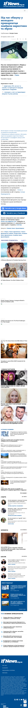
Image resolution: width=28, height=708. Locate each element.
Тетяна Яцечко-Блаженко (15, 505)
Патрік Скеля (13, 33)
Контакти (5, 668)
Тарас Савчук (11, 564)
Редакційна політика (8, 670)
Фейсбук (19, 224)
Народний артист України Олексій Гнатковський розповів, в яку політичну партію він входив (13, 549)
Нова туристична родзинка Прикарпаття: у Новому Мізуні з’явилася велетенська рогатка (18, 455)
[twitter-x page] (19, 700)
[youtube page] (21, 700)
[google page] (15, 700)
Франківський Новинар (15, 515)
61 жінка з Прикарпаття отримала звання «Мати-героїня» (14, 478)
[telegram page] (23, 700)
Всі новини (23, 493)
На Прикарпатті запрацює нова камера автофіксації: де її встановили (13, 641)
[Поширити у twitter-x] (20, 39)
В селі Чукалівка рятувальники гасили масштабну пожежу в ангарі (18, 482)
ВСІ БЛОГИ (24, 556)
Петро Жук (11, 523)
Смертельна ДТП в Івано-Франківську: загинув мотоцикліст (12, 627)
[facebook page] (17, 700)
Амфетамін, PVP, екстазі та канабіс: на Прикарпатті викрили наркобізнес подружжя (12, 87)
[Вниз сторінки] (25, 705)
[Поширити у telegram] (25, 39)
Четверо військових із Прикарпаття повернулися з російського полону (12, 618)
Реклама (4, 672)
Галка (17, 75)
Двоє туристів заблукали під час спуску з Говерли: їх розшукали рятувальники (11, 446)
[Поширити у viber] (23, 39)
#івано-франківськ (15, 231)
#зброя (6, 231)
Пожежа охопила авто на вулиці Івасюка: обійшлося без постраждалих (12, 440)
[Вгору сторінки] (25, 701)
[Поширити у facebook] (17, 39)
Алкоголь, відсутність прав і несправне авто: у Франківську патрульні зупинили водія (13, 451)
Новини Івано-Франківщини (15, 228)
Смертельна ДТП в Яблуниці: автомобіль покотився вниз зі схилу (13, 632)
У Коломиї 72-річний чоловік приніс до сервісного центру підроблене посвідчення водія (14, 462)
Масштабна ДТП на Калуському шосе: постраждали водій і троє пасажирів (12, 637)
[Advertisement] (14, 114)
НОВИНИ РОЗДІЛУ (22, 609)
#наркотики (17, 233)
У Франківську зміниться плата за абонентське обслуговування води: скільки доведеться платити (18, 433)
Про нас (4, 665)
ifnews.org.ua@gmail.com (8, 221)
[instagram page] (25, 700)
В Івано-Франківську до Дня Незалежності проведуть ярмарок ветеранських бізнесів (12, 473)
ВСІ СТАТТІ (24, 496)
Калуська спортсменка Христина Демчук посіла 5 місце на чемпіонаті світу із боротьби (14, 467)
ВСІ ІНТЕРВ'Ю (23, 529)
